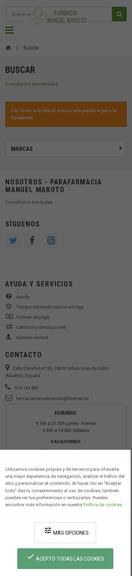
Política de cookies (102, 504)
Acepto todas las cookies (65, 557)
